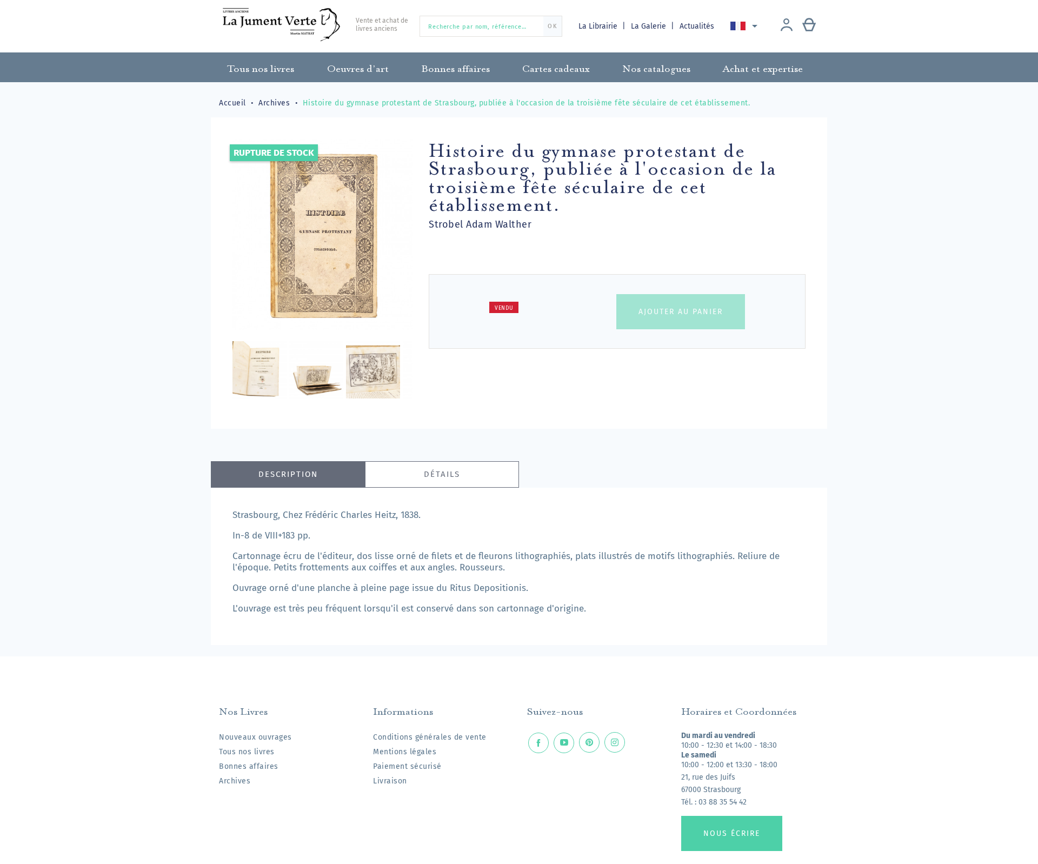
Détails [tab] (442, 474)
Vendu (504, 308)
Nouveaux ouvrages (255, 737)
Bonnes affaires (248, 766)
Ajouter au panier (680, 311)
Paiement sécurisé (407, 766)
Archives (234, 781)
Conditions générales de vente (430, 737)
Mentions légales (404, 751)
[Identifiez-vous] (786, 26)
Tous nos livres (247, 751)
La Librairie (599, 26)
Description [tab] (288, 474)
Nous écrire (731, 833)
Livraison (390, 781)
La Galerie (649, 26)
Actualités (697, 26)
